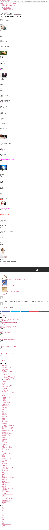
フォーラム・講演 (4, 393)
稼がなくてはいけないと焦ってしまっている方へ (7, 467)
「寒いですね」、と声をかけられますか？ (6, 353)
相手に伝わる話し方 (4, 466)
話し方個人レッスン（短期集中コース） (8, 379)
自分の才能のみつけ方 (4, 480)
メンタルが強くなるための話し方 (6, 397)
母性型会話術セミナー (4, 455)
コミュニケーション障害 (4, 374)
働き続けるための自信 (4, 416)
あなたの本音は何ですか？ (5, 370)
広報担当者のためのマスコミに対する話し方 (7, 435)
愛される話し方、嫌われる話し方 (6, 446)
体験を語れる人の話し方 (4, 414)
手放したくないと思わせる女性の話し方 (6, 448)
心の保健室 (3, 440)
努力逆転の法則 (3, 315)
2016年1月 (3, 521)
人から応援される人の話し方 (5, 404)
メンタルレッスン (4, 398)
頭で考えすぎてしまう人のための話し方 (6, 502)
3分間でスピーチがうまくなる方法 (5, 332)
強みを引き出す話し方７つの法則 (6, 438)
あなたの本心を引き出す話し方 (5, 369)
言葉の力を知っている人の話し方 (6, 491)
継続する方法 (3, 472)
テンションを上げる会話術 (5, 390)
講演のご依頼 (3, 496)
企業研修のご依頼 (4, 413)
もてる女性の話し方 (4, 400)
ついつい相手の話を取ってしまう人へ (6, 388)
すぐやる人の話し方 (4, 381)
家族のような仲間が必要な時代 (5, 432)
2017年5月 (3, 514)
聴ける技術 (3, 474)
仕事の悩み (3, 411)
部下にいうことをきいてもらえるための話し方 (7, 498)
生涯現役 (3, 461)
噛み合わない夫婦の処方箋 (5, 421)
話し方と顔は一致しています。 (13, 285)
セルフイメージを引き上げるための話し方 (7, 385)
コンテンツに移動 (2, 0)
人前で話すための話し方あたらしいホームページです (8, 346)
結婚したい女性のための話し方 (5, 470)
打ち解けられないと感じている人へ (6, 449)
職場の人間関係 (3, 475)
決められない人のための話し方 (5, 460)
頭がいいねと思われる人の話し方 (5, 324)
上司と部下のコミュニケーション (6, 402)
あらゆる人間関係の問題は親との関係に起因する (7, 371)
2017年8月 (3, 512)
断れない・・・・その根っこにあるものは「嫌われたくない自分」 (15, 291)
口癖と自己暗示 (3, 419)
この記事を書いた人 (4, 294)
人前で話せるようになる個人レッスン (6, 524)
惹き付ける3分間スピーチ (5, 445)
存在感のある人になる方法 (5, 431)
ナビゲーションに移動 (7, 0)
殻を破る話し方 (3, 454)
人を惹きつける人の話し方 (5, 407)
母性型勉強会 (3, 456)
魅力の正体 (3, 503)
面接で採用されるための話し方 (5, 501)
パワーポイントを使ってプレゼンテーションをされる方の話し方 (9, 392)
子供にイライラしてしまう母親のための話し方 (7, 430)
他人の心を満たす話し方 (4, 412)
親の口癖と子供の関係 (4, 489)
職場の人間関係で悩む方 (4, 476)
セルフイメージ (3, 384)
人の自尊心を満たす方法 (4, 360)
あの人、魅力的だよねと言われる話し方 (6, 327)
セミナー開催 (3, 383)
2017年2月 (3, 516)
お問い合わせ (3, 526)
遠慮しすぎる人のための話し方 (5, 497)
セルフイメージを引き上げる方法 (6, 386)
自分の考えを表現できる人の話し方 (6, 481)
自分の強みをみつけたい (4, 479)
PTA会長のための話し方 (4, 365)
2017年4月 (3, 515)
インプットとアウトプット (5, 372)
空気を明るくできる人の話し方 (5, 468)
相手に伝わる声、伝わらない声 (5, 465)
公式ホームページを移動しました (6, 307)
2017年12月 (3, 509)
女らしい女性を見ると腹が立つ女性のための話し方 (8, 425)
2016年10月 (3, 519)
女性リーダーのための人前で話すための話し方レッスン (8, 427)
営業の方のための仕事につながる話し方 (9, 377)
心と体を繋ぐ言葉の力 (4, 439)
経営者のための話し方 (4, 469)
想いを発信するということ (5, 444)
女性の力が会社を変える (4, 426)
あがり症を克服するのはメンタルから (6, 367)
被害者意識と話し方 (4, 487)
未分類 (2, 451)
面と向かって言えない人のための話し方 (6, 500)
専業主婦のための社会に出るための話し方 (7, 433)
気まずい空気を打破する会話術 (5, 459)
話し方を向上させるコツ (4, 493)
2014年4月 (3, 522)
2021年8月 (3, 507)
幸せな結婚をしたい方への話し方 (6, 434)
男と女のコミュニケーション (5, 462)
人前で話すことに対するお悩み (6, 7)
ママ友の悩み (3, 395)
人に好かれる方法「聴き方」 (17, 14)
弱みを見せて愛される (4, 437)
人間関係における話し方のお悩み (7, 8)
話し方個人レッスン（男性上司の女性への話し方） (9, 378)
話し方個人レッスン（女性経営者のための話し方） (9, 376)
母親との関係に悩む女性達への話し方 (6, 458)
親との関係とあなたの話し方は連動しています (7, 488)
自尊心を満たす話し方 (4, 484)
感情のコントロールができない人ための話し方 (7, 447)
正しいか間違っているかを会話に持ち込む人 (7, 453)
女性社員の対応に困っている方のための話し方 (7, 428)
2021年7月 (3, 508)
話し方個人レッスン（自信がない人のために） (7, 494)
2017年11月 (3, 510)
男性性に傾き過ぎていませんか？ (6, 463)
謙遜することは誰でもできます (10, 284)
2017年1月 (3, 517)
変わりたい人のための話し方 (5, 423)
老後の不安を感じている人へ (5, 473)
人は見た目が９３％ (4, 406)
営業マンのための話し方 (4, 420)
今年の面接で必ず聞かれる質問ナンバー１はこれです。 (8, 339)
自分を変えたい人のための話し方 (6, 482)
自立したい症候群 (4, 486)
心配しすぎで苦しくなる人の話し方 (6, 441)
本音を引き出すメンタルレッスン (6, 452)
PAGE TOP (47, 513)
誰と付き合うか (3, 495)
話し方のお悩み (3, 525)
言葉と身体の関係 (4, 490)
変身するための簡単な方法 (5, 424)
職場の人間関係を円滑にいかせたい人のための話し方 (8, 477)
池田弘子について (4, 523)
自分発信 (3, 483)
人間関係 (3, 409)
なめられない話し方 (4, 391)
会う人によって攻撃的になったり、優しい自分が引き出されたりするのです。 (16, 279)
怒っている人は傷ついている (5, 442)
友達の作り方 (3, 418)
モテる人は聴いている (4, 399)
